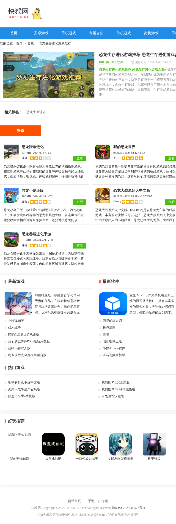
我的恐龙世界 (124, 147)
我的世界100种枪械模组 (118, 389)
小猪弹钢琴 (16, 321)
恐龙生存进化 (36, 112)
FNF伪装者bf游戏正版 (23, 334)
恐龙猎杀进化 (33, 147)
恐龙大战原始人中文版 (131, 190)
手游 (91, 501)
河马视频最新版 (114, 355)
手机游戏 (68, 33)
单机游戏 (123, 33)
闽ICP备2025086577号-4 (128, 508)
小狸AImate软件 (114, 348)
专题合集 (96, 33)
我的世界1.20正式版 (116, 382)
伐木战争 (14, 327)
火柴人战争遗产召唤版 (24, 389)
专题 (105, 501)
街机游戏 (151, 33)
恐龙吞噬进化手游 (36, 234)
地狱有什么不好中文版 (24, 382)
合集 (31, 43)
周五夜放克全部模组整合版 (27, 355)
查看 (80, 158)
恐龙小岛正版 (33, 190)
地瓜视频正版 (112, 341)
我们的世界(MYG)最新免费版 (29, 341)
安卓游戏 (41, 33)
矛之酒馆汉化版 (113, 396)
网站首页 (74, 501)
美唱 (106, 334)
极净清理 (109, 327)
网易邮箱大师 (112, 321)
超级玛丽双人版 (19, 348)
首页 (13, 33)
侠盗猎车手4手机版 (21, 396)
